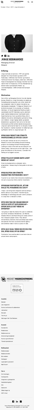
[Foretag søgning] (28, 2)
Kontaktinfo (4, 328)
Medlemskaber (5, 351)
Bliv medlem (4, 356)
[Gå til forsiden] (4, 2)
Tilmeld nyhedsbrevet (7, 341)
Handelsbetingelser (6, 382)
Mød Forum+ (4, 364)
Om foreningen (5, 374)
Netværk (3, 313)
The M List (4, 315)
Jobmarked (4, 310)
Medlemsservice (5, 333)
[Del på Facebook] (5, 56)
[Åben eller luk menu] (32, 2)
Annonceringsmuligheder (7, 336)
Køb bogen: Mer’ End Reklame (9, 318)
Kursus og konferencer (7, 338)
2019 (12, 7)
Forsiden (3, 7)
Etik (2, 385)
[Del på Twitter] (2, 56)
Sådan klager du (5, 390)
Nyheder (3, 302)
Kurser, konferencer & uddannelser (10, 307)
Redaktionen (4, 330)
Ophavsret (4, 387)
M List (8, 7)
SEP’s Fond (4, 393)
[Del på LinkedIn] (8, 56)
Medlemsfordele (5, 353)
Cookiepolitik (4, 377)
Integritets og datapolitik (8, 379)
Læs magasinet (5, 304)
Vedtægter (4, 359)
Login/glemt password (7, 362)
